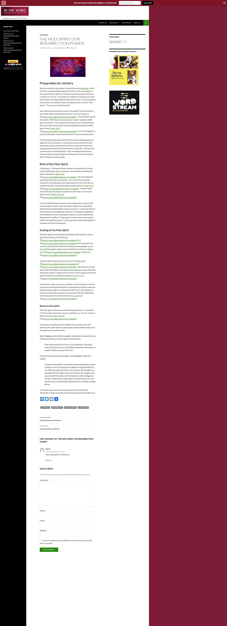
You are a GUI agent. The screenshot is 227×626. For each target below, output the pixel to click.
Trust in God (83, 407)
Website (43, 530)
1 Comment (73, 48)
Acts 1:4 (85, 114)
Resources (113, 22)
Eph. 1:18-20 (59, 316)
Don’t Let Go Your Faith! (11, 31)
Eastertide (44, 35)
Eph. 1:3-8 (60, 174)
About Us (137, 22)
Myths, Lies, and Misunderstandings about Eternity (11, 36)
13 (78, 264)
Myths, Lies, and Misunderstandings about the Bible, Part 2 (13, 43)
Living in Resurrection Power (50, 419)
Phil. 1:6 (64, 237)
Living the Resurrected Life (49, 427)
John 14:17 (55, 128)
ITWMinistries (60, 48)
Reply (50, 460)
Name (43, 510)
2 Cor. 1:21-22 (78, 275)
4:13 (79, 240)
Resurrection (57, 407)
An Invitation (126, 22)
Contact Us (103, 22)
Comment (44, 480)
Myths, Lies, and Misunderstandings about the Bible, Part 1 (13, 50)
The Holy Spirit (70, 407)
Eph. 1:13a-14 (58, 194)
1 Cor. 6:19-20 (77, 296)
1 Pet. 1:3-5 (86, 252)
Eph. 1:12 (81, 261)
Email (42, 520)
